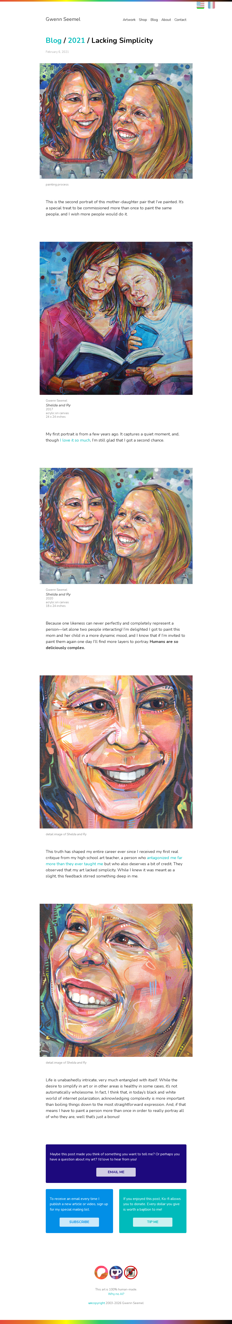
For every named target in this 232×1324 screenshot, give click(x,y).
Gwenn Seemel (63, 19)
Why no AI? (116, 1294)
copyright (96, 1303)
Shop (143, 19)
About (166, 19)
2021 (76, 40)
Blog (154, 19)
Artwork (129, 19)
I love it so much (75, 440)
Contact (180, 19)
